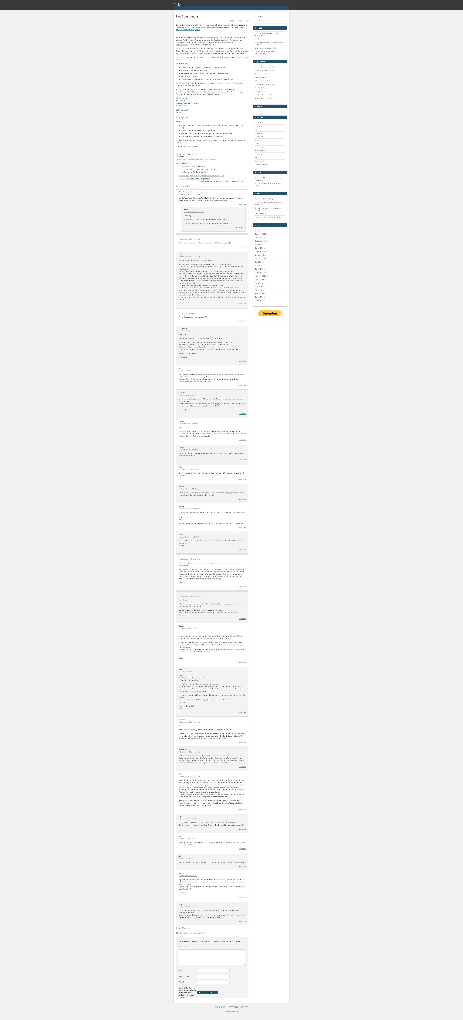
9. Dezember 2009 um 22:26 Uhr (189, 776)
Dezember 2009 (260, 251)
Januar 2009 (259, 269)
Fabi (180, 254)
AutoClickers (217, 25)
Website (182, 982)
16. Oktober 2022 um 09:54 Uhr (194, 212)
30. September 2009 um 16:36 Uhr (190, 596)
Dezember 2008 (260, 272)
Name (182, 970)
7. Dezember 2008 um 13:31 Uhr (189, 256)
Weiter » (186, 928)
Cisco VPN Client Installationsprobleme (195, 179)
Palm (257, 144)
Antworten (242, 204)
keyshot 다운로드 (182, 45)
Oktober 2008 (259, 279)
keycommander (209, 176)
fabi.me (179, 5)
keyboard (200, 176)
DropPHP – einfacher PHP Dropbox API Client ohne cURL (222, 181)
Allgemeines (259, 126)
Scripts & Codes (260, 151)
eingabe (190, 176)
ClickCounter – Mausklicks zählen (193, 166)
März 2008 (258, 290)
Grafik (257, 140)
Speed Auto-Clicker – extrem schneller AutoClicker (198, 169)
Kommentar (184, 946)
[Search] (287, 6)
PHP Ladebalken (260, 98)
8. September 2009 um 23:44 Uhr (190, 537)
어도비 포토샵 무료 (221, 83)
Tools (239, 21)
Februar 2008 (259, 293)
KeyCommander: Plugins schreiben (193, 172)
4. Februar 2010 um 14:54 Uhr (188, 819)
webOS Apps (259, 161)
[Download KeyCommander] (182, 98)
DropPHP (258, 91)
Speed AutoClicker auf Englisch (265, 199)
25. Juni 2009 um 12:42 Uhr (188, 370)
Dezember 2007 (260, 300)
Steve (181, 626)
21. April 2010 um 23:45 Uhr (188, 876)
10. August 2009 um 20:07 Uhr (189, 469)
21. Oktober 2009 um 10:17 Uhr (189, 672)
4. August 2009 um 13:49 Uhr (188, 423)
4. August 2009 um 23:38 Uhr (188, 449)
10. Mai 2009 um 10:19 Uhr (188, 313)
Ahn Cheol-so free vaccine (216, 40)
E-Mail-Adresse (185, 976)
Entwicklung (259, 137)
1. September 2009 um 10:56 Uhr (190, 509)
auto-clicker (183, 176)
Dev (256, 130)
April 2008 (258, 286)
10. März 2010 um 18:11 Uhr (188, 858)
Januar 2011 (259, 237)
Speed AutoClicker (190, 92)
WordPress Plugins (261, 165)
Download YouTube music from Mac (217, 92)
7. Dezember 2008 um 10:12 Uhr (189, 239)
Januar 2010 (259, 248)
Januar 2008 (259, 297)
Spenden (244, 1007)
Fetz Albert (183, 328)
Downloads (220, 1007)
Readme (258, 88)
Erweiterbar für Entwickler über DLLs (193, 79)
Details (178, 112)
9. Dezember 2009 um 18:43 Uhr (189, 752)
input (195, 176)
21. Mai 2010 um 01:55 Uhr (188, 906)
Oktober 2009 (259, 255)
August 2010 (259, 244)
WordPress (235, 1011)
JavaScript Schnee (261, 95)
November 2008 (260, 276)
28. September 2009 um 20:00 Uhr (190, 559)
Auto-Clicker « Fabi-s (186, 192)
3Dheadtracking (260, 81)
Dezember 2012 (260, 234)
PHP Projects (259, 147)
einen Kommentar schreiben (190, 86)
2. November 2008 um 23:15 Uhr (189, 194)
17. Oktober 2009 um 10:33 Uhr (189, 628)
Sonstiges (258, 154)
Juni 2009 (258, 262)
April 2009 (258, 265)
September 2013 (260, 230)
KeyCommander (181, 100)
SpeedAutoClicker (261, 67)
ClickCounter (259, 74)
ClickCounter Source (262, 84)
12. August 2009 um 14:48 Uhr (189, 489)
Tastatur (217, 176)
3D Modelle (259, 123)
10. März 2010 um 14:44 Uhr (188, 839)
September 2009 (260, 258)
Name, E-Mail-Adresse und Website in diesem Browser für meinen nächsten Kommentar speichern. (187, 992)
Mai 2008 (258, 283)
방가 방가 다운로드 (183, 53)
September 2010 (260, 241)
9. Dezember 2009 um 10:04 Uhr (189, 722)
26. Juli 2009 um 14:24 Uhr (187, 395)
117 (247, 21)
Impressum (233, 1007)
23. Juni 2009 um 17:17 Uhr (188, 330)
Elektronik (258, 133)
